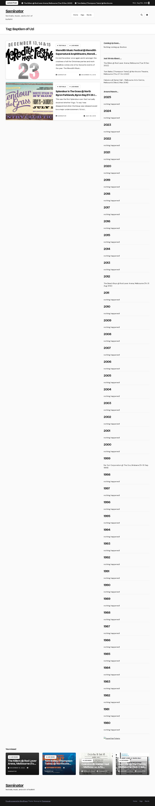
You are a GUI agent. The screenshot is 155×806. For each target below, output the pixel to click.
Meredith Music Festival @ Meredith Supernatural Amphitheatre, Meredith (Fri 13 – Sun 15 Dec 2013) (76, 54)
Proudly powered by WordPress (17, 801)
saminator (62, 75)
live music (75, 45)
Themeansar (46, 801)
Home (75, 15)
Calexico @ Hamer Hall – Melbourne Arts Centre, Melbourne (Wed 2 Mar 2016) (124, 81)
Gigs (82, 15)
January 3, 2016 (126, 771)
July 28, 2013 (91, 116)
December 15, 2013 (88, 75)
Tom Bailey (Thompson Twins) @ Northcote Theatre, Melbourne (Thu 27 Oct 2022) (126, 72)
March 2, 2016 (89, 771)
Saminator (15, 11)
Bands (89, 15)
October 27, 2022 (54, 768)
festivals (62, 45)
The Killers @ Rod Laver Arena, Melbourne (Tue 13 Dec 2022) (22, 763)
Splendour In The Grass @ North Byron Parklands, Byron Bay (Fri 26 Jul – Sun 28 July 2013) (76, 95)
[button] (141, 15)
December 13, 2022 (17, 768)
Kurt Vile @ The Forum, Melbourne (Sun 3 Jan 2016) (132, 767)
